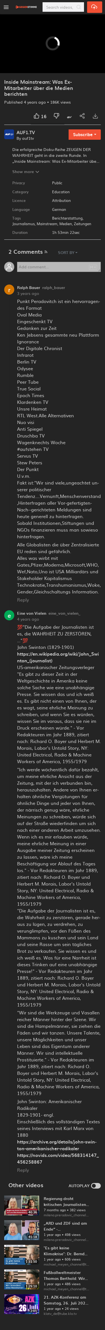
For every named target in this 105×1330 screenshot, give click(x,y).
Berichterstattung (67, 218)
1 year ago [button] (53, 1234)
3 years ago (28, 293)
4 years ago (28, 619)
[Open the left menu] (6, 7)
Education (61, 191)
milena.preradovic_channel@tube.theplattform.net (67, 1214)
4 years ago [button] (35, 102)
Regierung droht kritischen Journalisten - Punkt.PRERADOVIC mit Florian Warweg (66, 1201)
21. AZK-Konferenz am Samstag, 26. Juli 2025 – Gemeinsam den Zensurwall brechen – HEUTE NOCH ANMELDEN (66, 1300)
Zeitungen (82, 223)
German (59, 209)
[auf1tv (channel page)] (9, 133)
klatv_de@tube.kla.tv (60, 1313)
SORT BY (66, 252)
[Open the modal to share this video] (82, 116)
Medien (65, 223)
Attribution (61, 200)
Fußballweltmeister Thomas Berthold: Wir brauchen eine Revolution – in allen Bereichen (64, 1275)
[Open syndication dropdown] (46, 251)
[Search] (78, 7)
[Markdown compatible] (93, 266)
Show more (23, 171)
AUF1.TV (26, 132)
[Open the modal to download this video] (95, 116)
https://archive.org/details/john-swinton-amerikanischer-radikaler (57, 1145)
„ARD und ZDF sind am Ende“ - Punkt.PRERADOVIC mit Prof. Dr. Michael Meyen (66, 1226)
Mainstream (47, 223)
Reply (23, 599)
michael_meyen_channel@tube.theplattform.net (67, 1264)
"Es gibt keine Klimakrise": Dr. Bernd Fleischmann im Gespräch (64, 1251)
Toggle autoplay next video (96, 1186)
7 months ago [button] (55, 1209)
